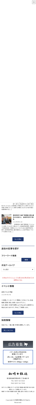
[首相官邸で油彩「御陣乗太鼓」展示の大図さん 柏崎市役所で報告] (7, 219)
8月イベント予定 (7, 292)
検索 (26, 260)
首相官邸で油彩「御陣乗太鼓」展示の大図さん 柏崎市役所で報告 (23, 217)
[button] (18, 239)
